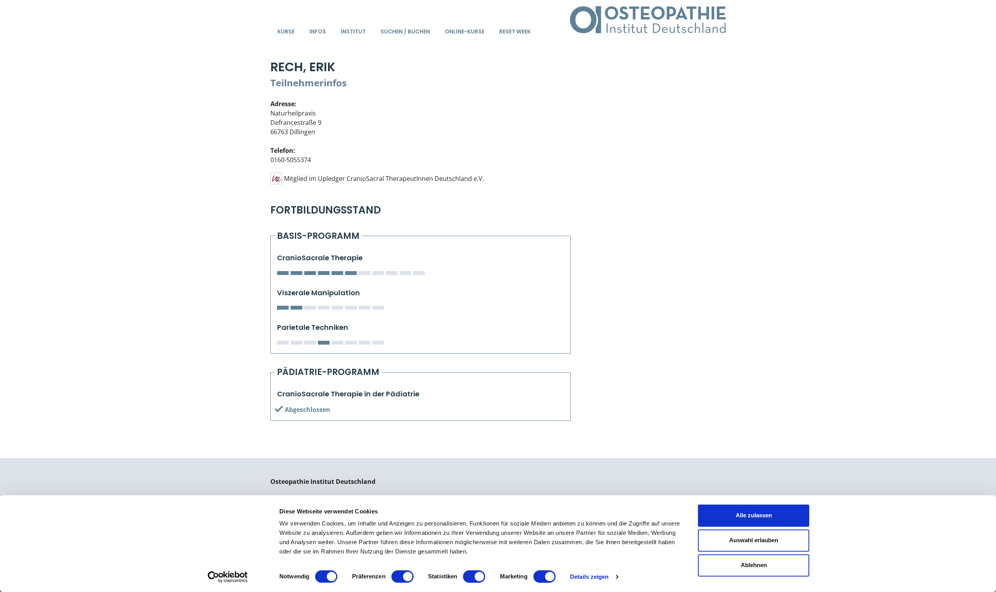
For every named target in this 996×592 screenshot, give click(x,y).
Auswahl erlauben (753, 540)
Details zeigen (589, 576)
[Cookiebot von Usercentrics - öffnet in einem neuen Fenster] (228, 577)
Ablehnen (754, 565)
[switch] (402, 576)
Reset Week (515, 31)
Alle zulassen (754, 515)
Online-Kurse (464, 31)
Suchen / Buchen (405, 31)
